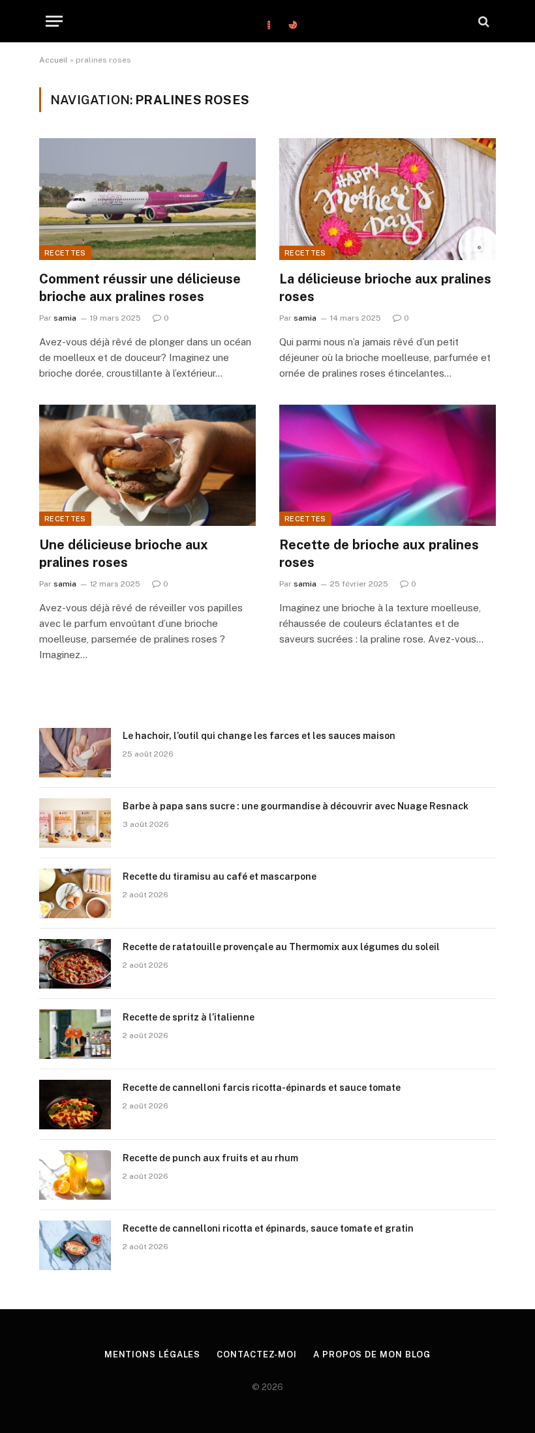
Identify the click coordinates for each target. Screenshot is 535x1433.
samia (65, 318)
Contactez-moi (257, 1354)
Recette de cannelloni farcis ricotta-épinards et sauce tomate (262, 1087)
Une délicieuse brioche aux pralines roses (123, 553)
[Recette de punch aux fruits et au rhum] (75, 1175)
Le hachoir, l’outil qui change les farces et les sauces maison (259, 736)
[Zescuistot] (267, 21)
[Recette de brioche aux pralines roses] (387, 466)
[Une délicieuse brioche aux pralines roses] (147, 466)
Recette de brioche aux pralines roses (379, 553)
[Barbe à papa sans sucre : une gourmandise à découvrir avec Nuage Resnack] (75, 823)
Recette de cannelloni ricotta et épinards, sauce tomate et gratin (268, 1228)
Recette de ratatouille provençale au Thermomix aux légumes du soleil (281, 947)
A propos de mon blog (372, 1354)
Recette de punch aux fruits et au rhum (210, 1158)
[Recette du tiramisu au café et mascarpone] (75, 893)
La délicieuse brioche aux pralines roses (385, 287)
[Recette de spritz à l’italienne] (75, 1034)
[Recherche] (482, 21)
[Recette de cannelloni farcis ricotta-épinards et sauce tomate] (75, 1104)
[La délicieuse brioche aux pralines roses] (387, 199)
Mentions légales (152, 1354)
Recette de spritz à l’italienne (188, 1017)
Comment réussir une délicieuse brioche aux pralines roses (140, 287)
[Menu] (54, 21)
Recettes (65, 253)
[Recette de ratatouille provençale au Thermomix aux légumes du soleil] (75, 964)
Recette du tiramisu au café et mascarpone (219, 876)
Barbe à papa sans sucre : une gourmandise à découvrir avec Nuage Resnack (295, 806)
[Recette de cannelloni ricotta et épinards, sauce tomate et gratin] (75, 1245)
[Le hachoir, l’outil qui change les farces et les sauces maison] (75, 752)
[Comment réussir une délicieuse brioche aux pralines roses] (147, 199)
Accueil (53, 60)
